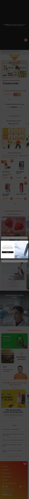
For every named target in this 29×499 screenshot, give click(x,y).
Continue (7, 252)
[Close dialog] (27, 241)
